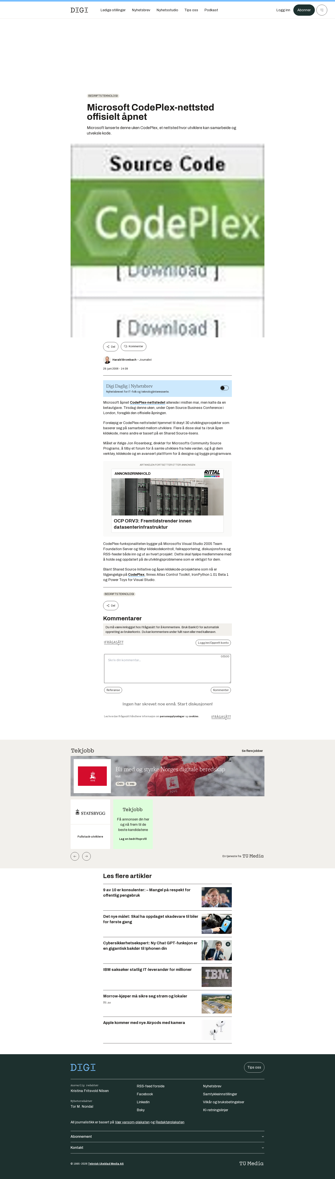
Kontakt (77, 1148)
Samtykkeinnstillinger (220, 1094)
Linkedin (143, 1102)
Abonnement (81, 1136)
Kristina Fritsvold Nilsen (90, 1091)
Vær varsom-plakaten (132, 1122)
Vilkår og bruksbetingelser (223, 1102)
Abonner (304, 10)
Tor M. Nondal (82, 1106)
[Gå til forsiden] (79, 10)
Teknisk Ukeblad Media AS (106, 1163)
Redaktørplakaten (169, 1122)
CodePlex (136, 575)
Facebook (145, 1094)
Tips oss (254, 1067)
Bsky (141, 1110)
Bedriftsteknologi (103, 95)
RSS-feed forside (150, 1086)
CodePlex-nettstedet (147, 402)
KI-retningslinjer (215, 1110)
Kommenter (136, 346)
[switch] (224, 388)
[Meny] (321, 10)
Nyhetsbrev (212, 1086)
